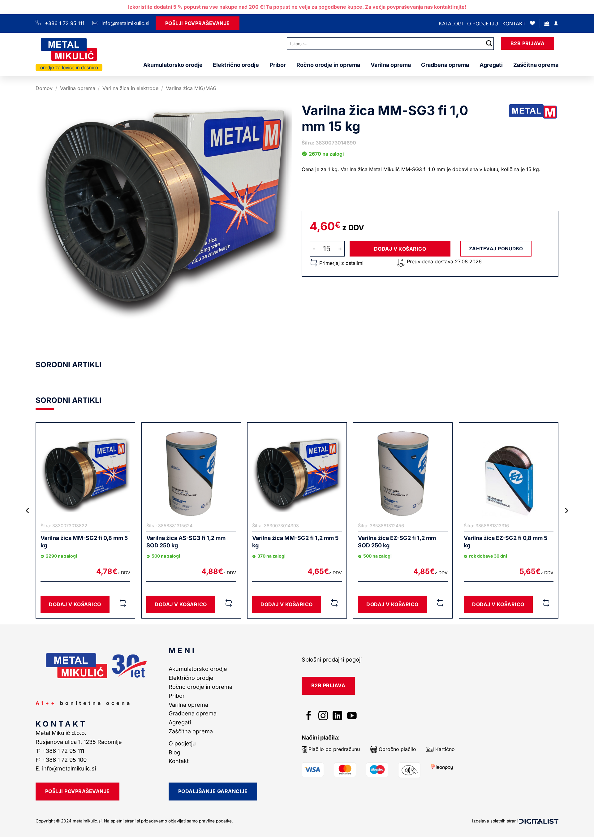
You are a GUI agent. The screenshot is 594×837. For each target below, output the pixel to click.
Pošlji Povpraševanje (197, 23)
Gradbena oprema (445, 65)
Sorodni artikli (68, 364)
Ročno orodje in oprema (328, 65)
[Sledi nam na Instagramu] (323, 716)
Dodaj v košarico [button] (75, 604)
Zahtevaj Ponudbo (496, 249)
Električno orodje (236, 65)
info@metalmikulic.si (124, 23)
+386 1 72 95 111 (64, 23)
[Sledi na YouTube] (352, 716)
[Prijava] (555, 23)
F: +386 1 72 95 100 (62, 760)
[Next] (566, 523)
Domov (44, 88)
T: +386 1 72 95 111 (61, 751)
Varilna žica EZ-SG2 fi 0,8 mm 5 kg (505, 541)
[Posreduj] (489, 43)
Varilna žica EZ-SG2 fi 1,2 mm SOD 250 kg (397, 541)
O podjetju (482, 23)
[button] (546, 23)
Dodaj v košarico (400, 249)
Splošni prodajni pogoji (332, 659)
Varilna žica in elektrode (130, 88)
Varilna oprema (391, 65)
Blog (174, 752)
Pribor (277, 65)
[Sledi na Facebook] (309, 716)
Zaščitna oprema (535, 65)
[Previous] (27, 523)
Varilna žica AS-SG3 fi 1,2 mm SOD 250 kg (186, 541)
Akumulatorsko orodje (173, 65)
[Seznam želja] (532, 23)
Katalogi (451, 23)
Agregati (491, 65)
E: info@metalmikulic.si (66, 768)
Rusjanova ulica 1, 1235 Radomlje (79, 742)
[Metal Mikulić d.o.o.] (69, 54)
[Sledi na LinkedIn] (337, 716)
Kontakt (514, 23)
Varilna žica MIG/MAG (191, 88)
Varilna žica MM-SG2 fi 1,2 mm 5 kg (295, 541)
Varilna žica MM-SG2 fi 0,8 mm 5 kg (84, 541)
